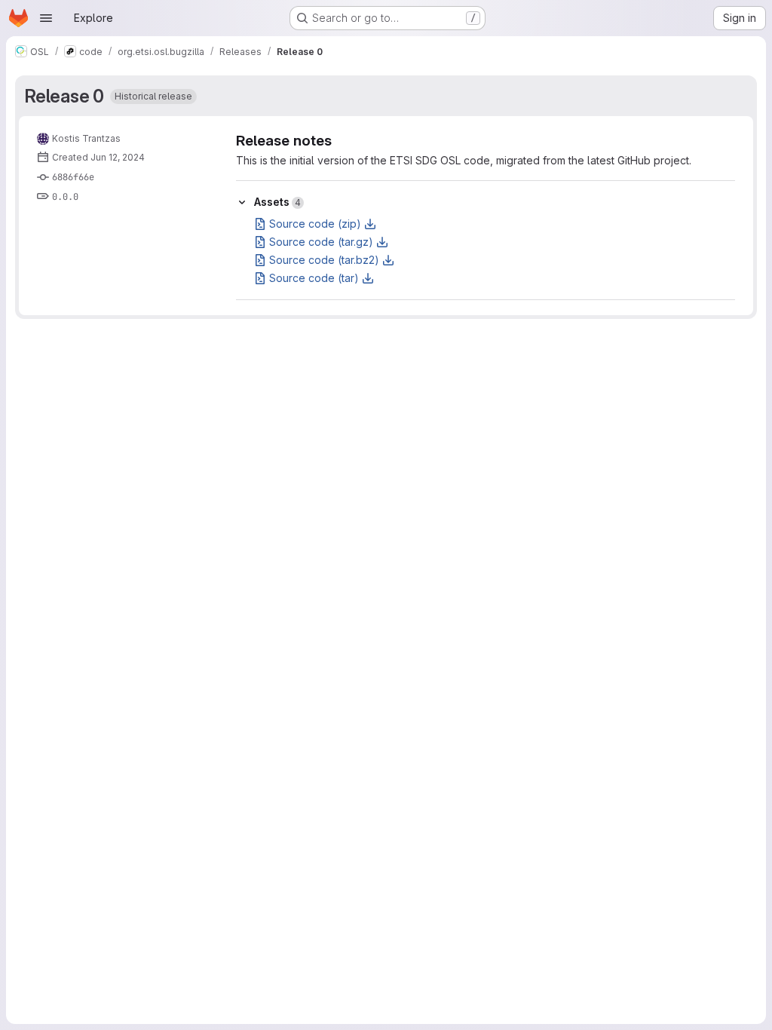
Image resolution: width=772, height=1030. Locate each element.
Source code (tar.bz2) (324, 259)
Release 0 (64, 96)
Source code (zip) (315, 223)
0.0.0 (65, 197)
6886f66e (73, 177)
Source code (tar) (314, 277)
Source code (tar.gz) (321, 241)
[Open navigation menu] (46, 18)
